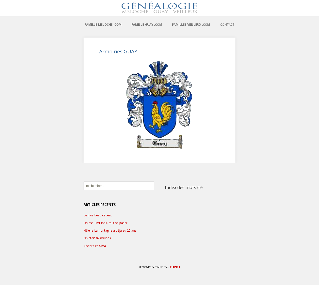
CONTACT (227, 24)
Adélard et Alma (95, 246)
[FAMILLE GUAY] (159, 7)
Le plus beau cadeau (98, 215)
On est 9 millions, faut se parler (105, 223)
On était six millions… (98, 238)
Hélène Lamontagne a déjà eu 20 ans (110, 230)
